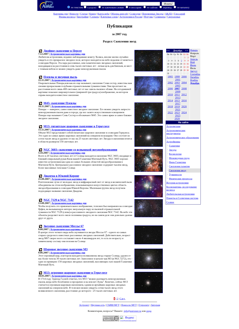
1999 (177, 76)
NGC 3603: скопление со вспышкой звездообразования (80, 149)
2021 (177, 109)
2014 (170, 100)
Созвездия (135, 13)
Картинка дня (60, 13)
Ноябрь (194, 80)
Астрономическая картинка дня (67, 54)
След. (122, 298)
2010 (170, 94)
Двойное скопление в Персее (63, 50)
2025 (177, 115)
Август (193, 71)
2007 (177, 88)
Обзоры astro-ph (119, 13)
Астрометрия (173, 126)
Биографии (83, 16)
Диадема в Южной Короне (61, 175)
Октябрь (194, 77)
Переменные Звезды (152, 13)
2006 (170, 88)
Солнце (170, 202)
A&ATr (168, 13)
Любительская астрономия (180, 194)
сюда (148, 311)
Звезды (172, 149)
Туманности (175, 174)
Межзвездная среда (179, 158)
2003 (177, 82)
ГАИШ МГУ (113, 305)
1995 (170, 76)
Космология (175, 154)
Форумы (148, 16)
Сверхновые (173, 16)
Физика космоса (67, 16)
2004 (184, 82)
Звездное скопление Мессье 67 (64, 226)
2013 (177, 97)
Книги (92, 13)
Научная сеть (98, 305)
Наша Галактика (177, 162)
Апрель (194, 59)
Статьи (84, 13)
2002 (170, 82)
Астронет (84, 305)
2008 (184, 88)
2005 (177, 85)
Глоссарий (179, 13)
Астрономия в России (131, 16)
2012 (184, 94)
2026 (177, 118)
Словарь (94, 16)
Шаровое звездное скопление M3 (66, 249)
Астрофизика (173, 141)
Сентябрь (195, 74)
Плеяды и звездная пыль (60, 77)
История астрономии (177, 182)
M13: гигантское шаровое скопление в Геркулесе (76, 126)
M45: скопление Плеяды (60, 103)
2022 (170, 112)
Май (192, 62)
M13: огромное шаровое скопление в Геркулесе (75, 272)
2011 (177, 94)
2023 (177, 112)
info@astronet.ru (132, 311)
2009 (177, 91)
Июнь (193, 65)
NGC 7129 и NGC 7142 (59, 200)
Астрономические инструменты (175, 132)
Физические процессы (180, 178)
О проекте (144, 305)
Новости (73, 13)
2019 (177, 106)
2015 (177, 100)
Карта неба (103, 13)
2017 (177, 103)
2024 (184, 112)
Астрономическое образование (182, 137)
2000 (184, 76)
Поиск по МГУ (129, 305)
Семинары (160, 16)
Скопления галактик (179, 166)
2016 (184, 100)
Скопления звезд (177, 170)
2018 (170, 106)
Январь (194, 50)
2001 (177, 79)
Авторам (155, 305)
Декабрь (194, 83)
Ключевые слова (109, 16)
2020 (184, 106)
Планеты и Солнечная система (182, 198)
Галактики (174, 145)
